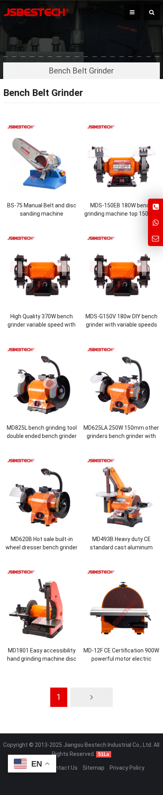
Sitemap (93, 768)
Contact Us (63, 768)
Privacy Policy (127, 768)
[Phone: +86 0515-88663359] (155, 206)
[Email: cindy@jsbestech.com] (155, 238)
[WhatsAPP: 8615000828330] (155, 222)
